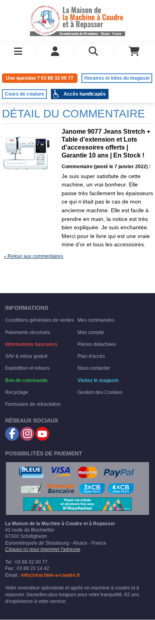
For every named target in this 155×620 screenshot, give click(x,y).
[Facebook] (12, 434)
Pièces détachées (97, 344)
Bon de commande (26, 380)
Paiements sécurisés (27, 332)
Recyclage (16, 392)
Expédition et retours (27, 368)
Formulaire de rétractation (33, 404)
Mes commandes (96, 320)
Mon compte (91, 332)
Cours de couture (24, 94)
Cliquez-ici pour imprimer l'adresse (42, 549)
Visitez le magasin (98, 380)
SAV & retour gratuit (26, 356)
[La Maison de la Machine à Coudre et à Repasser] (77, 20)
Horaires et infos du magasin (116, 78)
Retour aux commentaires (33, 256)
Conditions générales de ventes (39, 320)
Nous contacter (94, 368)
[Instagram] (27, 434)
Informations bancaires (31, 344)
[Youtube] (42, 434)
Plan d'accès (91, 356)
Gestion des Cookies (100, 392)
